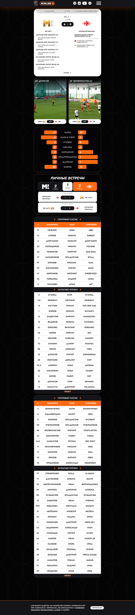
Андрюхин (52, 527)
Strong (90, 500)
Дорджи (70, 359)
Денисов (52, 381)
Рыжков (52, 419)
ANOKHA (89, 365)
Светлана (71, 506)
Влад (71, 473)
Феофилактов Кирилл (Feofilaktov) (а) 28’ (84, 35)
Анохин (52, 365)
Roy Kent (90, 441)
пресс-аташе (90, 554)
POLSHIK (91, 246)
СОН (89, 359)
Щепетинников (52, 484)
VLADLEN (89, 473)
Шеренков (52, 273)
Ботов (52, 376)
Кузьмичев (52, 495)
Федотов (53, 322)
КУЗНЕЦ (89, 294)
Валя (72, 408)
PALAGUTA (89, 387)
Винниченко (52, 408)
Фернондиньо (90, 484)
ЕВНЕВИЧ (89, 300)
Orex (90, 457)
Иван (71, 484)
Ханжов (52, 543)
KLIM (91, 262)
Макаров (52, 560)
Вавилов (52, 500)
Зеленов (52, 554)
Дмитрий (70, 387)
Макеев (52, 538)
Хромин (52, 516)
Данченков (52, 478)
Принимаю (97, 608)
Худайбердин (52, 414)
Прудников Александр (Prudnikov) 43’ (85, 46)
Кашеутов (52, 316)
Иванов (52, 338)
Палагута (52, 387)
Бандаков (52, 549)
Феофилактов (52, 430)
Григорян (52, 284)
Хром (90, 516)
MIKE (90, 446)
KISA (90, 452)
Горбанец (52, 279)
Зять (90, 414)
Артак (72, 284)
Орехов (53, 457)
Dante (89, 478)
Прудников (52, 463)
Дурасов (52, 354)
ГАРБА (91, 279)
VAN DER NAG (89, 305)
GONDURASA (89, 354)
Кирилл (70, 316)
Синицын (52, 533)
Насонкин (52, 370)
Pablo (90, 435)
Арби (72, 230)
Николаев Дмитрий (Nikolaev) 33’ (84, 41)
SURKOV (91, 235)
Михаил (72, 241)
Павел (70, 376)
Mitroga (89, 489)
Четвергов (52, 251)
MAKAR (89, 560)
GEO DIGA (91, 251)
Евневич (52, 300)
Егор (70, 294)
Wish (89, 527)
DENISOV (89, 381)
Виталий (70, 327)
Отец (89, 543)
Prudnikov (90, 463)
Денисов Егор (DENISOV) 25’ (47, 35)
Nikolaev (90, 522)
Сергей (72, 268)
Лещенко (52, 571)
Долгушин (52, 241)
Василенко (52, 268)
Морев (52, 332)
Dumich (90, 506)
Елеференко (52, 473)
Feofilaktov (90, 430)
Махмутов (52, 441)
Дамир (70, 343)
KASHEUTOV (89, 316)
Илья (70, 365)
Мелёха (90, 511)
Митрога (52, 489)
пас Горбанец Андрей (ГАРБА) (46, 46)
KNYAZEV (89, 311)
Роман (70, 305)
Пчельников (52, 425)
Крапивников (52, 446)
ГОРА (89, 349)
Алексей (70, 349)
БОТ (89, 376)
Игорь (71, 543)
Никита (72, 235)
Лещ (89, 571)
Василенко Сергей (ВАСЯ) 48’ (47, 57)
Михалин (52, 565)
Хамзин (52, 343)
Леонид (71, 549)
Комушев (52, 359)
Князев (52, 311)
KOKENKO (89, 327)
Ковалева (52, 506)
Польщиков (52, 246)
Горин (52, 349)
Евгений (72, 273)
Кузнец (52, 294)
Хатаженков (52, 257)
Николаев (52, 522)
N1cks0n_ (89, 322)
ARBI (91, 230)
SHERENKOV (91, 273)
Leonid (89, 549)
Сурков (52, 235)
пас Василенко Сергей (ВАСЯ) (47, 38)
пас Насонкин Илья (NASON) (46, 61)
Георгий (71, 251)
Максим (70, 338)
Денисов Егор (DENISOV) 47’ (47, 42)
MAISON (89, 338)
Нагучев (52, 305)
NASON (89, 370)
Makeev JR (89, 538)
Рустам (72, 441)
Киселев (52, 452)
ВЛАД (91, 257)
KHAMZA (89, 343)
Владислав (71, 257)
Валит (71, 414)
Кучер (90, 533)
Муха (90, 565)
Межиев (52, 230)
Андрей (72, 279)
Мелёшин (52, 511)
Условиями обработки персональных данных (58, 609)
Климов (52, 262)
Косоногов (52, 435)
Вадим (71, 516)
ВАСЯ (90, 268)
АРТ (91, 284)
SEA (89, 332)
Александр (72, 463)
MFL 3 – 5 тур (67, 18)
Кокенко (52, 327)
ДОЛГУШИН (91, 241)
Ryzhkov (90, 419)
